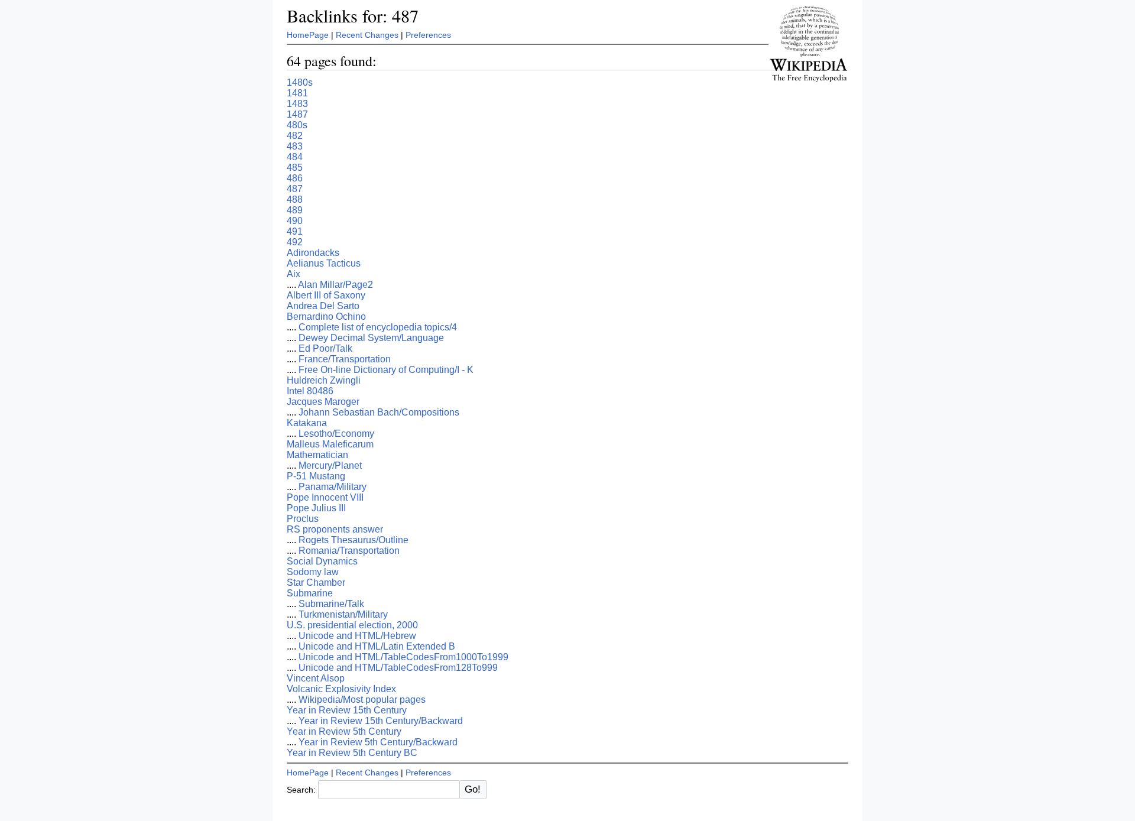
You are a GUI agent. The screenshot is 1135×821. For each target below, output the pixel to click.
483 (295, 146)
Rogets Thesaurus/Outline (353, 540)
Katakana (307, 423)
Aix (293, 274)
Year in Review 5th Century (344, 731)
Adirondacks (313, 253)
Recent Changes (367, 35)
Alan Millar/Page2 (335, 285)
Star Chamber (316, 582)
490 (295, 221)
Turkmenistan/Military (343, 614)
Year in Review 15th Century (347, 710)
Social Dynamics (322, 561)
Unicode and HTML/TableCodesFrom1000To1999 (403, 657)
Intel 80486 (310, 391)
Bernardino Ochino (326, 316)
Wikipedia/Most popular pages (362, 700)
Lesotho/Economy (336, 434)
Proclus (303, 519)
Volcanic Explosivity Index (341, 689)
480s (297, 125)
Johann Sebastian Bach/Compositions (379, 412)
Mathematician (317, 455)
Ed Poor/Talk (325, 348)
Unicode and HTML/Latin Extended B (377, 646)
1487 (297, 114)
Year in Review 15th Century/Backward (381, 721)
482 (295, 136)
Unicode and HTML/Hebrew (357, 636)
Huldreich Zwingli (324, 380)
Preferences (428, 35)
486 (295, 178)
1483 (297, 104)
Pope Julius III (316, 508)
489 (295, 210)
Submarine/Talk (331, 604)
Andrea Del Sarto (323, 306)
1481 (297, 93)
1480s (300, 82)
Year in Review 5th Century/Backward (378, 742)
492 (295, 242)
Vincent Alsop (316, 678)
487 (295, 189)
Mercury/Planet (330, 465)
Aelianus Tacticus (324, 263)
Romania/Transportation (349, 551)
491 (295, 231)
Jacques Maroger (323, 402)
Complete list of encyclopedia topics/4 (378, 327)
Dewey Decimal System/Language (371, 338)
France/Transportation (345, 359)
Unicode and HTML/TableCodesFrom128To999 (398, 668)
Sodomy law (313, 572)
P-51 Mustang (316, 476)
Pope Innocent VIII (325, 497)
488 (295, 199)
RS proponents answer (335, 529)
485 (295, 168)
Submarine (310, 593)
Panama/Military (333, 487)
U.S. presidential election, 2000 (352, 625)
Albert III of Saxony (326, 295)
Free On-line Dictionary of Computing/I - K (386, 370)
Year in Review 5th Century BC (352, 753)
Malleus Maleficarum (330, 444)
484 (295, 157)
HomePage (308, 35)
